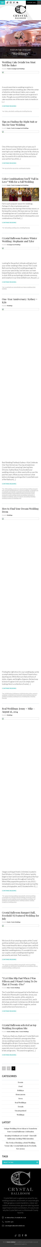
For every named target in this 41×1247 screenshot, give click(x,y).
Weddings (22, 68)
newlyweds (30, 495)
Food (20, 1086)
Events (9, 128)
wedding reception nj (7, 498)
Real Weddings (20, 1102)
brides (30, 693)
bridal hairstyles (24, 693)
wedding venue (13, 902)
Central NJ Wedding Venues (11, 490)
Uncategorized (15, 68)
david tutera (14, 966)
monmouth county (29, 493)
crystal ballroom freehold (8, 492)
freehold (32, 492)
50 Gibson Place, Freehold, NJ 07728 (15, 1217)
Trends (9, 68)
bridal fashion (8, 693)
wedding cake (18, 111)
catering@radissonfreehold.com (15, 1225)
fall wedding (8, 227)
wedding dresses (17, 696)
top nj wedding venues (13, 900)
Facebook (14, 3)
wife (20, 498)
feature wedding (27, 287)
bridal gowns (16, 693)
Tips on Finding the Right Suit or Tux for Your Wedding (19, 123)
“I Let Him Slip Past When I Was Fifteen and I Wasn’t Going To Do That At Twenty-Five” (19, 981)
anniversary (16, 488)
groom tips (16, 168)
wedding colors (16, 227)
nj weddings (10, 496)
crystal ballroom (9, 287)
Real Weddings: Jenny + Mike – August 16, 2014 (18, 710)
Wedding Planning (27, 111)
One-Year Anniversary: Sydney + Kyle (19, 300)
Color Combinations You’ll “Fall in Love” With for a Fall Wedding (20, 180)
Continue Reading (9, 106)
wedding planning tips (24, 168)
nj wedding (10, 696)
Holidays (13, 1031)
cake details (11, 111)
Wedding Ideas (26, 696)
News (8, 987)
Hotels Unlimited (11, 1242)
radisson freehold (18, 496)
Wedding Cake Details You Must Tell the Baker (18, 64)
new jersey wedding (22, 495)
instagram (10, 3)
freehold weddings (7, 493)
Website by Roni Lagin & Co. (20, 1244)
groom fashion (9, 168)
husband (22, 493)
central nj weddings (24, 490)
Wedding (32, 496)
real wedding (26, 496)
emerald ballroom (18, 287)
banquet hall (22, 895)
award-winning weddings (26, 488)
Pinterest (17, 3)
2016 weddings (9, 488)
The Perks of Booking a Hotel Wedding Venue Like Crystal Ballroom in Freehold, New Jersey (21, 1146)
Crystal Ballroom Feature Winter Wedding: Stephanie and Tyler (19, 240)
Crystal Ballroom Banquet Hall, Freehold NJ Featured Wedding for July (20, 915)
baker (6, 111)
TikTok (7, 3)
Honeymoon (20, 1094)
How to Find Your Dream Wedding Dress (20, 510)
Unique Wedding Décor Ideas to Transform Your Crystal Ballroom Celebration (20, 1130)
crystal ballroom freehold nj (23, 492)
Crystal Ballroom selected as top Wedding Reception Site (19, 1026)
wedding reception (24, 900)
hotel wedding (16, 493)
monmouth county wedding (9, 495)
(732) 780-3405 (31, 2)
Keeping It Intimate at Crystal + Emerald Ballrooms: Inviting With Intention (20, 1137)
